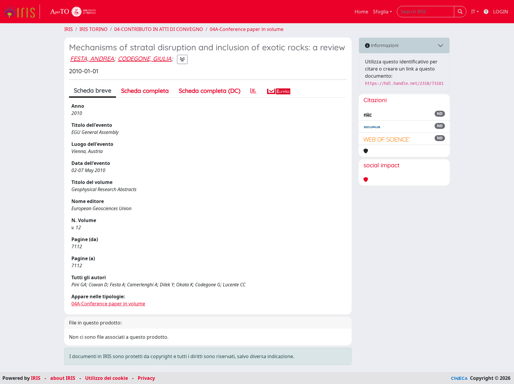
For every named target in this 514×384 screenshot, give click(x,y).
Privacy (146, 378)
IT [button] (473, 11)
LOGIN (500, 11)
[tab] (253, 91)
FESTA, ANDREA (92, 58)
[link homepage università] (73, 11)
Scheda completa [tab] (145, 90)
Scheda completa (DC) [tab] (209, 90)
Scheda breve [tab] (92, 90)
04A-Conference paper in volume (246, 29)
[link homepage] (22, 11)
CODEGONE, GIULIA (144, 58)
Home (361, 11)
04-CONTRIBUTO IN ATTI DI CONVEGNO (158, 29)
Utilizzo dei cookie (106, 378)
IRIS (68, 29)
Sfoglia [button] (380, 11)
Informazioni (384, 45)
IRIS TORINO (93, 29)
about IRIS (62, 378)
